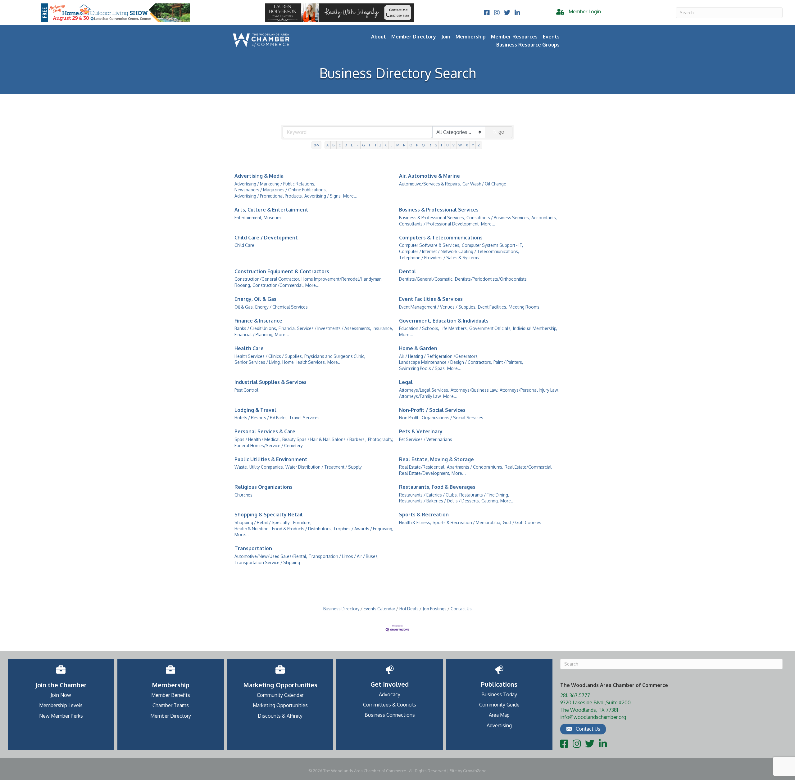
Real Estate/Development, (424, 473)
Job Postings (435, 608)
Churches (243, 494)
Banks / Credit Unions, (255, 328)
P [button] (417, 145)
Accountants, (544, 217)
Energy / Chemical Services (281, 307)
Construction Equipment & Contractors (281, 271)
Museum (272, 217)
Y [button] (473, 145)
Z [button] (479, 145)
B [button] (333, 145)
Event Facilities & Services (431, 299)
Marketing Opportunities (280, 705)
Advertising (499, 725)
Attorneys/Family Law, (420, 396)
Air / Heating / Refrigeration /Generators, (439, 356)
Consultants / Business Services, (498, 217)
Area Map (499, 715)
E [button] (352, 145)
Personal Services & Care (264, 431)
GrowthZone (475, 770)
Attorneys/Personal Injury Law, (529, 390)
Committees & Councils (389, 705)
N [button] (404, 145)
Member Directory (413, 36)
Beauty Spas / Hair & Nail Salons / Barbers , (324, 439)
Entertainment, (248, 217)
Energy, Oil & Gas (255, 299)
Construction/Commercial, (278, 285)
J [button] (380, 145)
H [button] (370, 145)
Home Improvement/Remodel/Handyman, (342, 279)
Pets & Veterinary (421, 431)
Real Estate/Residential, (422, 467)
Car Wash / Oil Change (484, 183)
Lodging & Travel (255, 410)
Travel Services (304, 417)
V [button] (453, 145)
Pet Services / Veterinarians (425, 439)
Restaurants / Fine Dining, (484, 494)
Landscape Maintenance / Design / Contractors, (445, 362)
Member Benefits (170, 695)
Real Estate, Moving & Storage (436, 459)
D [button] (345, 145)
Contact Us (461, 608)
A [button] (327, 145)
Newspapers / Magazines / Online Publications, (280, 189)
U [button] (447, 145)
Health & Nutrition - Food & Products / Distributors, (283, 528)
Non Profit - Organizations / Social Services (441, 417)
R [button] (430, 145)
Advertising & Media (259, 176)
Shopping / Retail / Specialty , (263, 522)
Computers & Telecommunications (441, 237)
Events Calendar (379, 608)
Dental (407, 271)
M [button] (397, 145)
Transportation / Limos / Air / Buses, (344, 556)
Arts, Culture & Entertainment (271, 210)
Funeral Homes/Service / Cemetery (268, 445)
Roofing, (242, 285)
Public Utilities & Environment (270, 459)
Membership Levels (61, 705)
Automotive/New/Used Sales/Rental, (270, 556)
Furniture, (302, 522)
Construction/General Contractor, (267, 279)
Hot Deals (409, 608)
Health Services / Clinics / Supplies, (268, 356)
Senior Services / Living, (257, 362)
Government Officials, (490, 328)
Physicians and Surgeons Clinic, (334, 356)
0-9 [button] (316, 145)
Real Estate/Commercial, (528, 467)
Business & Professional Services (439, 210)
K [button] (385, 145)
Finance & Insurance (258, 321)
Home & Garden (418, 348)
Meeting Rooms (524, 307)
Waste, (241, 467)
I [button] (375, 145)
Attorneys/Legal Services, (424, 390)
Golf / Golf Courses (522, 522)
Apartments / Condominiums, (475, 467)
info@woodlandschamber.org (593, 717)
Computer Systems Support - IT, (492, 245)
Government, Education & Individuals (443, 321)
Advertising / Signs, (323, 195)
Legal (406, 382)
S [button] (436, 145)
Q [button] (423, 145)
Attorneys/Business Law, (474, 390)
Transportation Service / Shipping (267, 562)
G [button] (363, 145)
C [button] (339, 145)
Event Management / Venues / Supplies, (437, 307)
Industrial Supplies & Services (270, 382)
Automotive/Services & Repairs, (430, 183)
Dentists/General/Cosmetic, (426, 279)
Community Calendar (280, 695)
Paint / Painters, (508, 362)
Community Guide (499, 705)
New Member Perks (61, 716)
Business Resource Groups (528, 45)
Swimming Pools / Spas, (422, 368)
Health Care (249, 348)
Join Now (61, 695)
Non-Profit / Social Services (432, 410)
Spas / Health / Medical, (257, 439)
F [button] (357, 145)
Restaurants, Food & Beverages (437, 487)
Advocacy (389, 694)
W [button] (460, 145)
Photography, (380, 439)
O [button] (410, 145)
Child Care (244, 245)
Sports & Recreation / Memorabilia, (467, 522)
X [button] (467, 145)
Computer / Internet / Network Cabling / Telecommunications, (459, 251)
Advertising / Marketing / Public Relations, (274, 183)
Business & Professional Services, (432, 217)
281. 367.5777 (575, 695)
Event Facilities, (492, 307)
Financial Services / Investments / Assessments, (325, 328)
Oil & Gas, (244, 307)
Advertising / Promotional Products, (268, 195)
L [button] (391, 145)
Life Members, (454, 328)
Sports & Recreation (424, 514)
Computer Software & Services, (429, 245)
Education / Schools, (419, 328)
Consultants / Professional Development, (439, 223)
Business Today (499, 694)
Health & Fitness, (415, 522)
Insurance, (383, 328)
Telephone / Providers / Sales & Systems (439, 257)
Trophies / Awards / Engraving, (363, 528)
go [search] (501, 132)
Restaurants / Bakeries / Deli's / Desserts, (439, 500)
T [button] (442, 145)
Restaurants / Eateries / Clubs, (428, 494)
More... (350, 195)
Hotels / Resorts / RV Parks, (261, 417)
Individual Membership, (535, 328)
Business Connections (390, 715)
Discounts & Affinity (280, 716)
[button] (583, 729)
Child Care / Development (266, 237)
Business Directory (341, 608)
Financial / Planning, (253, 334)
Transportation (253, 548)
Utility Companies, (266, 467)
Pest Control (246, 390)
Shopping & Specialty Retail (268, 514)
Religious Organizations (263, 487)
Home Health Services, (304, 362)
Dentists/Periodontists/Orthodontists (491, 279)
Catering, (490, 500)
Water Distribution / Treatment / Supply (323, 467)
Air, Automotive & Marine (429, 176)
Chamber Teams (170, 705)
